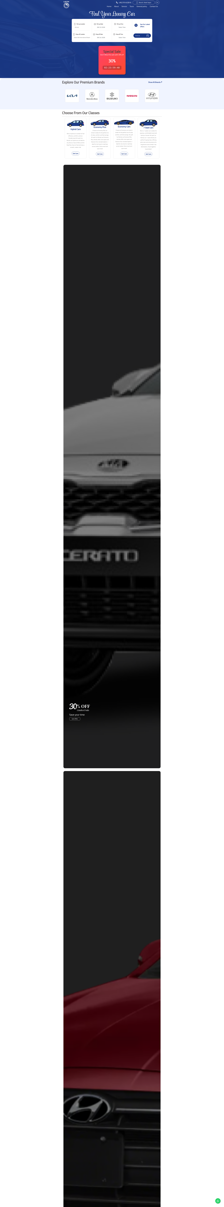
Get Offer (75, 718)
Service (124, 6)
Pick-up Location (81, 24)
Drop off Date (99, 34)
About (116, 6)
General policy (142, 6)
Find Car (137, 35)
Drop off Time (119, 34)
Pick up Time (120, 24)
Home (109, 6)
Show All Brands (154, 82)
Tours (132, 6)
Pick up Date (100, 24)
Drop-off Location (80, 34)
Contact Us (154, 6)
